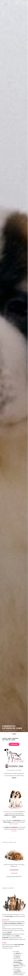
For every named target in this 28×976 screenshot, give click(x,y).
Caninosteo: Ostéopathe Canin (12, 727)
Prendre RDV (14, 744)
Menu (14, 734)
